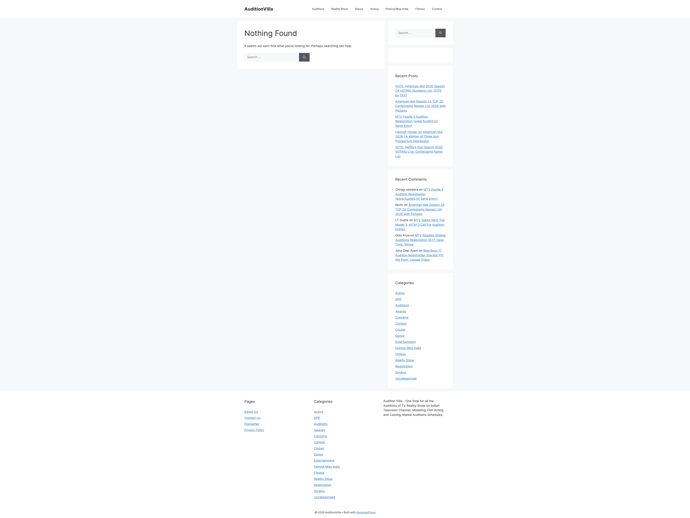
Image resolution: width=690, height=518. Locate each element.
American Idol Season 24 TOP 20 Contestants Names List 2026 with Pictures (420, 106)
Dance (359, 9)
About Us (251, 412)
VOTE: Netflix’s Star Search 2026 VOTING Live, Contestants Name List (419, 151)
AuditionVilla (258, 9)
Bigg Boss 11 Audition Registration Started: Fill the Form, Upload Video (419, 255)
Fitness (420, 9)
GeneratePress (366, 512)
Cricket (400, 330)
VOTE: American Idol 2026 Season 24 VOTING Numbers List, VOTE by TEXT (420, 90)
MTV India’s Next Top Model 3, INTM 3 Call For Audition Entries (420, 224)
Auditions (318, 9)
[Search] (304, 57)
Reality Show (339, 9)
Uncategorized (406, 378)
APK (398, 299)
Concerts (401, 317)
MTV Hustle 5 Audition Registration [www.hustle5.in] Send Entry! (416, 121)
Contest (437, 9)
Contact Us (252, 418)
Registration (404, 366)
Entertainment (405, 342)
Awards (400, 311)
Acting (374, 9)
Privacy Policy (254, 430)
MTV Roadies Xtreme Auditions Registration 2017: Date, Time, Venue (420, 240)
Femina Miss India (397, 9)
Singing (400, 372)
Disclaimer (251, 424)
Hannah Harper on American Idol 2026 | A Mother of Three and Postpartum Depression (419, 136)
